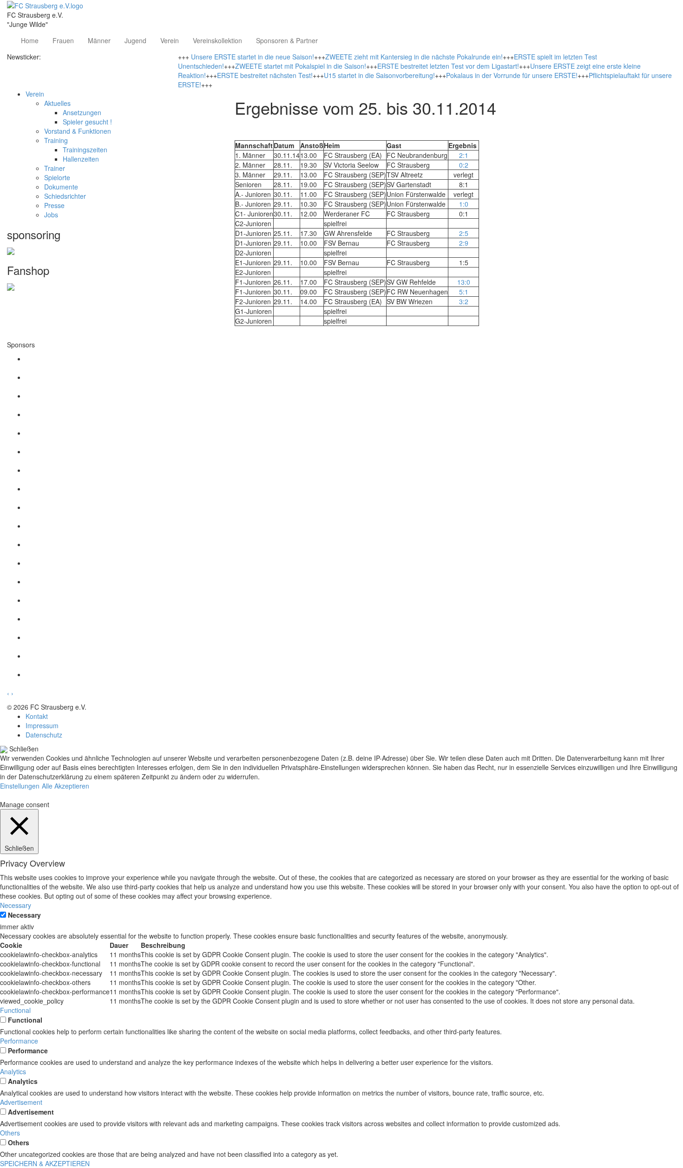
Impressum (42, 725)
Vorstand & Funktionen (77, 131)
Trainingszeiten (85, 149)
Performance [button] (19, 1040)
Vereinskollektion (217, 40)
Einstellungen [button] (19, 785)
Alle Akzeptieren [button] (65, 785)
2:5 (463, 233)
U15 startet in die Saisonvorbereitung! (379, 75)
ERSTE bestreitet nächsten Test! (265, 75)
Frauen (63, 40)
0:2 (463, 165)
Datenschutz (44, 734)
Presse (54, 205)
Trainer (54, 168)
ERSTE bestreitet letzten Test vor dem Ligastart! (448, 66)
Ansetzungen (82, 112)
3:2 (463, 301)
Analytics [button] (13, 1071)
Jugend (135, 40)
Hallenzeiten (81, 158)
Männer (99, 40)
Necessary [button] (15, 905)
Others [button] (10, 1132)
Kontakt (37, 716)
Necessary (24, 915)
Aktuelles (57, 103)
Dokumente (61, 186)
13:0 (463, 282)
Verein (169, 40)
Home (30, 40)
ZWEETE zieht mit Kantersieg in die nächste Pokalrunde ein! (414, 56)
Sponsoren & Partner (287, 40)
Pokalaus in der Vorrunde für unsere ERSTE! (512, 75)
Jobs (51, 214)
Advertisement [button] (21, 1102)
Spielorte (57, 177)
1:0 (463, 204)
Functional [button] (15, 1010)
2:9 (463, 243)
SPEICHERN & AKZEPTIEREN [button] (45, 1163)
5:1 (463, 291)
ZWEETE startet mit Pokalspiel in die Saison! (300, 66)
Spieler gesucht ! (87, 121)
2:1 (463, 155)
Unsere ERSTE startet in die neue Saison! (252, 56)
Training (56, 140)
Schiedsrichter (65, 196)
